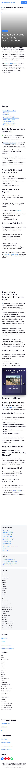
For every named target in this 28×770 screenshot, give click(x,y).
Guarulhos (4, 588)
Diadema (4, 586)
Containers (4, 727)
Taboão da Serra (6, 615)
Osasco (4, 598)
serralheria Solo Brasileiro (10, 63)
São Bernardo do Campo (7, 607)
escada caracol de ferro (9, 142)
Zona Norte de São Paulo (7, 623)
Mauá (3, 594)
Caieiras (4, 582)
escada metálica (17, 490)
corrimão (7, 254)
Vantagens (6, 112)
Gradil (4, 548)
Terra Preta (4, 619)
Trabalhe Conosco (6, 742)
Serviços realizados (6, 645)
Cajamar (4, 584)
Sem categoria (5, 611)
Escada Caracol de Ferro (9, 110)
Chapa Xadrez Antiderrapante (11, 118)
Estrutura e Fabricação (9, 116)
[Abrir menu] (19, 2)
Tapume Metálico (7, 534)
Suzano (4, 613)
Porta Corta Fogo (7, 536)
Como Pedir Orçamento (9, 123)
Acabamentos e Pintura (9, 119)
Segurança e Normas (8, 121)
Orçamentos (4, 638)
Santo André (5, 605)
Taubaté (4, 617)
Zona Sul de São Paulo (7, 627)
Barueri (3, 576)
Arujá (3, 574)
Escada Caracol (7, 543)
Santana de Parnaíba (6, 603)
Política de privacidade (7, 746)
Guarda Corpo (7, 541)
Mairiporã (5, 31)
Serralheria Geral (5, 723)
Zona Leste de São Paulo (7, 621)
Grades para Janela (8, 539)
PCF (2, 730)
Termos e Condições (6, 749)
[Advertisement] (14, 89)
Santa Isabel (5, 600)
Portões (5, 545)
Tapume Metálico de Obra (10, 561)
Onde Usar (6, 114)
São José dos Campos (7, 609)
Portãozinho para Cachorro (10, 546)
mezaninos (17, 210)
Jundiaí (3, 590)
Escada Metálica (7, 531)
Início (2, 7)
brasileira (4, 580)
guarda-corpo (14, 254)
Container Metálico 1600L (10, 563)
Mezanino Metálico (8, 532)
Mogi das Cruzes (6, 596)
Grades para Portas (8, 538)
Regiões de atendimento (7, 648)
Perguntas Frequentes (8, 125)
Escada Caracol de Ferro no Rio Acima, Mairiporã (13, 37)
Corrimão (5, 550)
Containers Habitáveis (9, 559)
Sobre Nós (4, 739)
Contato (24, 2)
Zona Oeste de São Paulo (7, 625)
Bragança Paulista (6, 578)
